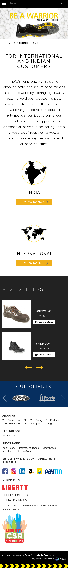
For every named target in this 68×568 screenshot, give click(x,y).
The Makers (8, 420)
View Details (46, 322)
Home (9, 43)
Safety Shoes (49, 448)
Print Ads (29, 423)
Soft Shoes (7, 451)
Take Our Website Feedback (39, 555)
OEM (40, 423)
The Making (36, 420)
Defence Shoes (25, 451)
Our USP (22, 420)
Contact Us (45, 459)
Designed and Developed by (43, 559)
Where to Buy (25, 459)
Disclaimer (9, 462)
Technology (8, 435)
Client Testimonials (12, 423)
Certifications (52, 420)
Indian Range (8, 448)
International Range (29, 448)
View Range (34, 202)
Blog (49, 423)
